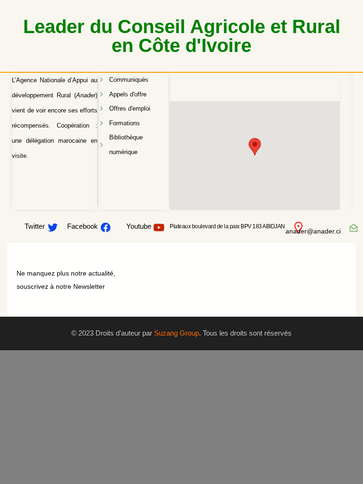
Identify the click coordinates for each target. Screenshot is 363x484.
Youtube (138, 226)
